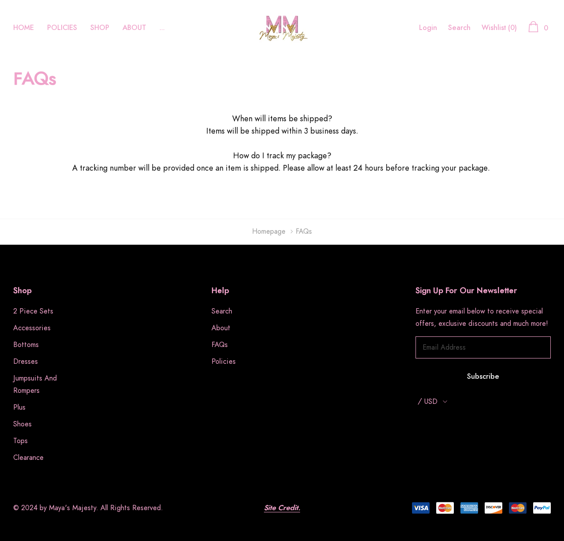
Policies (224, 361)
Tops (20, 440)
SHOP (99, 27)
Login (428, 27)
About (221, 328)
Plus (19, 407)
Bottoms (26, 344)
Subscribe (483, 376)
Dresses (25, 361)
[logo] (282, 27)
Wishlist (499, 27)
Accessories (32, 328)
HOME (23, 27)
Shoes (22, 424)
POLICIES (62, 27)
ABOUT (134, 27)
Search (459, 27)
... (162, 27)
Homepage (269, 231)
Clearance (28, 457)
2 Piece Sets (33, 311)
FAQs (220, 344)
